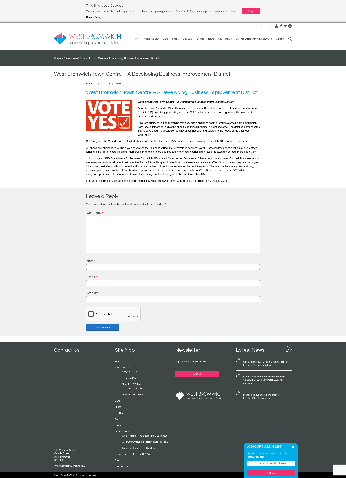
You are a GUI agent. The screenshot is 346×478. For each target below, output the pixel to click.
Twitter (285, 26)
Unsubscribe (121, 466)
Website (92, 293)
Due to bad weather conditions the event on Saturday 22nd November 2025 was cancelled (264, 379)
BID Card (187, 38)
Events (200, 38)
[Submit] (290, 39)
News (211, 38)
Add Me (271, 473)
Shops (175, 38)
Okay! (251, 11)
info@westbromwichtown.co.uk (70, 465)
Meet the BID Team (132, 384)
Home (137, 38)
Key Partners (225, 38)
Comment (95, 212)
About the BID (151, 38)
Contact (280, 38)
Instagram (290, 26)
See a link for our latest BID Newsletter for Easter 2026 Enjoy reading (265, 363)
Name (92, 261)
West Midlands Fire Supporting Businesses (144, 436)
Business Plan (129, 378)
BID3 (165, 38)
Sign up (197, 374)
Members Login (267, 26)
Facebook (281, 26)
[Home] (87, 39)
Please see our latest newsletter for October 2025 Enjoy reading (261, 396)
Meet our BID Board (132, 394)
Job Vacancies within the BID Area (254, 38)
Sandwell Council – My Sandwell (139, 448)
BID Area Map (136, 388)
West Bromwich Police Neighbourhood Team (145, 442)
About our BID (129, 372)
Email (92, 277)
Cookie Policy (94, 17)
